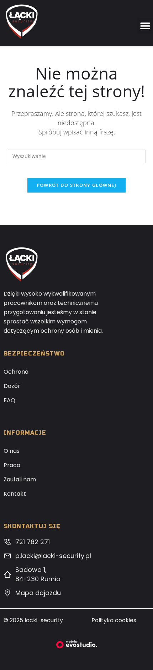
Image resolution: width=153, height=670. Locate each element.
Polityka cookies (113, 620)
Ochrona (16, 372)
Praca (12, 465)
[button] (145, 26)
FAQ (9, 400)
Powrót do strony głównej (76, 185)
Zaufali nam (20, 479)
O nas (12, 451)
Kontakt (15, 494)
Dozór (12, 386)
